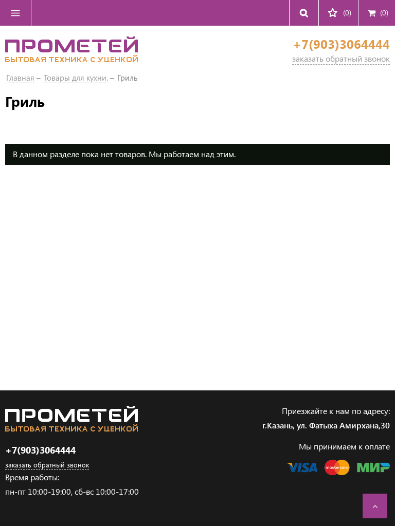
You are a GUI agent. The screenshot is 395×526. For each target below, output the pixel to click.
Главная (20, 77)
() (384, 12)
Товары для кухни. (76, 77)
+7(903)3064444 (341, 44)
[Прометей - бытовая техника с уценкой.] (71, 58)
